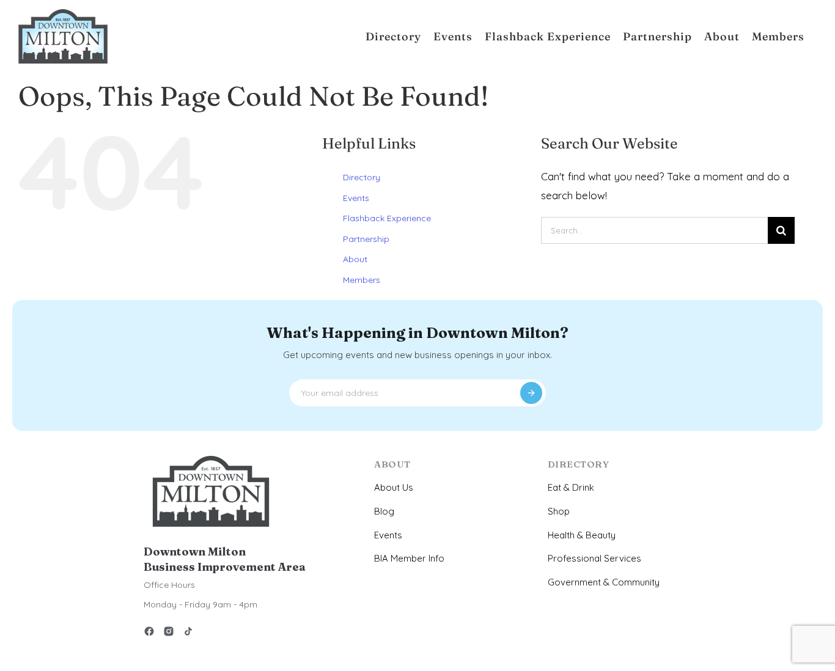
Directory (361, 177)
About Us (393, 487)
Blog (384, 511)
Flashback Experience (387, 218)
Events (356, 198)
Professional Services (594, 558)
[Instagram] (168, 633)
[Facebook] (149, 633)
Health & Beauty (582, 535)
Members (361, 279)
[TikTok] (188, 633)
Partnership (366, 238)
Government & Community (604, 582)
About (355, 259)
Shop (559, 511)
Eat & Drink (571, 487)
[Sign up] (531, 393)
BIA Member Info (409, 558)
